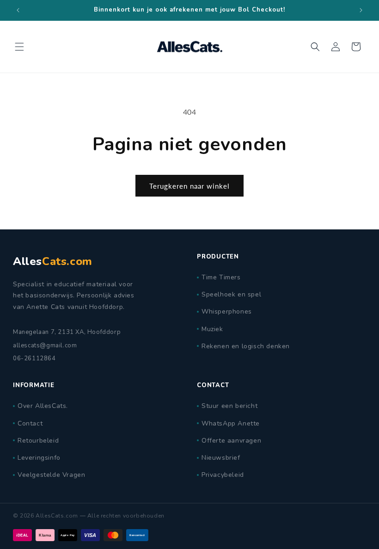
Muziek (212, 329)
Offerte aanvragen (231, 440)
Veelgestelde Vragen (51, 474)
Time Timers (221, 277)
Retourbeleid (38, 440)
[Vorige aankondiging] (18, 10)
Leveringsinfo (39, 457)
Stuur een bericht (229, 405)
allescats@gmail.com (45, 345)
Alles (52, 261)
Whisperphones (227, 311)
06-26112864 (34, 358)
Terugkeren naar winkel (189, 186)
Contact (30, 423)
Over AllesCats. (43, 405)
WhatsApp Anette (231, 423)
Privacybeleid (223, 474)
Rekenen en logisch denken (246, 346)
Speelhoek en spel (231, 294)
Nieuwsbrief (221, 457)
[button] (19, 47)
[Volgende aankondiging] (361, 10)
